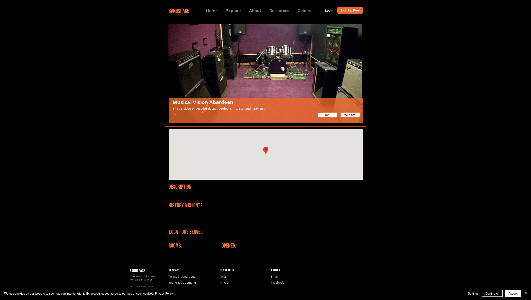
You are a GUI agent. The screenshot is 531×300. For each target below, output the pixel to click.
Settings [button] (473, 293)
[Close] (526, 293)
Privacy (224, 282)
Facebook (277, 282)
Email (275, 276)
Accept (513, 293)
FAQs (223, 276)
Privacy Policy (164, 293)
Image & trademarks (182, 282)
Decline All (492, 293)
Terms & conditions (181, 276)
